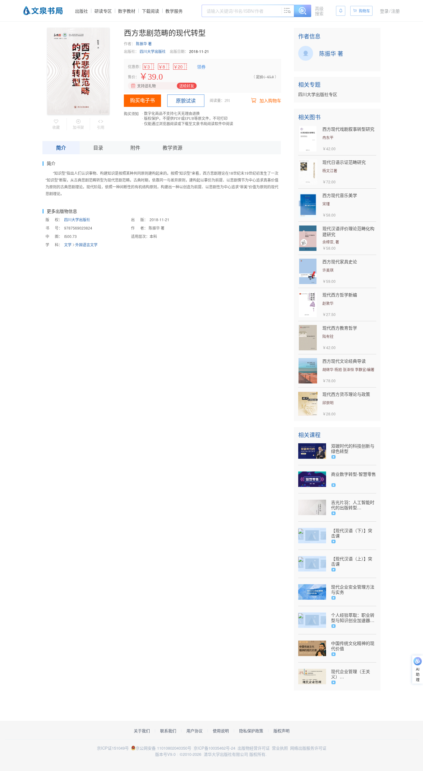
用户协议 (194, 731)
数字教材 (126, 11)
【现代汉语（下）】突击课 (351, 533)
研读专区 (103, 11)
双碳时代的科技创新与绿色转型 (352, 448)
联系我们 (168, 731)
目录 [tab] (98, 147)
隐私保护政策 (251, 731)
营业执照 (280, 748)
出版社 (81, 11)
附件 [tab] (135, 147)
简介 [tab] (61, 147)
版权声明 (281, 731)
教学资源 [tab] (172, 147)
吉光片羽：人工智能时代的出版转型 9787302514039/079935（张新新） (352, 505)
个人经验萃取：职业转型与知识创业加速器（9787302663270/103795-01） (353, 617)
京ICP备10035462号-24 (214, 748)
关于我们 (142, 731)
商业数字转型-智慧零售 (353, 474)
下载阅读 (150, 11)
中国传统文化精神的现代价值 (352, 646)
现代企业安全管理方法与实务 (352, 589)
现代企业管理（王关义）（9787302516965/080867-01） (353, 674)
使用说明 (221, 731)
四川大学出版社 (153, 51)
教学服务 (174, 11)
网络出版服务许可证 (308, 748)
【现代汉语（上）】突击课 (351, 561)
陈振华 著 (144, 43)
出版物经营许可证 (254, 748)
